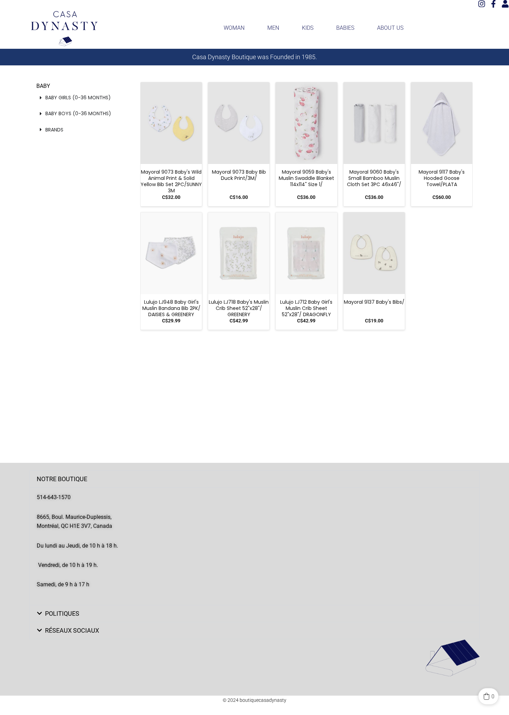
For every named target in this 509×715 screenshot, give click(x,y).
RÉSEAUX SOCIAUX (72, 630)
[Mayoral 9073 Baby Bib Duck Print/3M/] (238, 123)
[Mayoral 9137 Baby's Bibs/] (374, 253)
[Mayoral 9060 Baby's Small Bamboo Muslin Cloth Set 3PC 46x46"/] (374, 123)
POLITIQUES (62, 613)
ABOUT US (390, 28)
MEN (273, 28)
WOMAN (234, 28)
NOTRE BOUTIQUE (62, 479)
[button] (254, 479)
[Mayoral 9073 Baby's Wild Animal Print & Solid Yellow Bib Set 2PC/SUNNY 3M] (171, 123)
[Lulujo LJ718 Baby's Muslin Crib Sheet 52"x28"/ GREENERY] (238, 253)
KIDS (307, 28)
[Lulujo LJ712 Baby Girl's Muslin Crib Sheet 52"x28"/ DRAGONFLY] (306, 253)
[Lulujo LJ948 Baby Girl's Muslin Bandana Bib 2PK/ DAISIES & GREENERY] (171, 253)
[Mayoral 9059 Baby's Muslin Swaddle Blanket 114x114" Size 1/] (306, 123)
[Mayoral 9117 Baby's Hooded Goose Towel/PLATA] (441, 123)
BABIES (345, 28)
